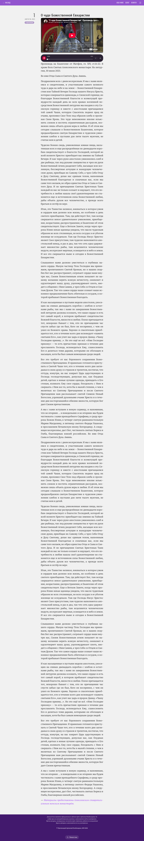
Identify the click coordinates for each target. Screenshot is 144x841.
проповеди (29, 22)
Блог (127, 3)
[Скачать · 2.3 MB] (100, 58)
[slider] (70, 59)
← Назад (6, 3)
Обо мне (120, 3)
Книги (134, 3)
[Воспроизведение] (44, 58)
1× (95, 58)
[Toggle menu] (140, 3)
